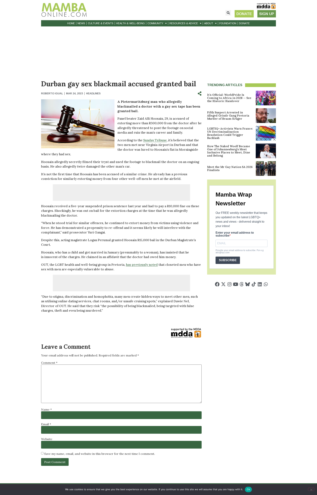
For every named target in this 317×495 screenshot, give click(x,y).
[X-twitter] (223, 284)
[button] (228, 13)
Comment (49, 362)
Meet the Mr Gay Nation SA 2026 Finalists (230, 168)
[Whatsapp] (265, 284)
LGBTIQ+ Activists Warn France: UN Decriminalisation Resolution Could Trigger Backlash (230, 133)
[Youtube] (235, 284)
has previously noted (142, 265)
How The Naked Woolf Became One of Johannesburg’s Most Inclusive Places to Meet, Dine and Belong (228, 150)
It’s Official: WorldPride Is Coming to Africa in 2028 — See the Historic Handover (229, 98)
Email (46, 424)
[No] (311, 489)
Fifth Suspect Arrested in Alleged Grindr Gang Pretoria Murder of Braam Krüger (228, 115)
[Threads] (241, 284)
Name (46, 409)
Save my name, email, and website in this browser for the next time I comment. (99, 453)
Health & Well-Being (130, 23)
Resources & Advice (184, 23)
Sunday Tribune (155, 140)
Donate (244, 23)
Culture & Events (100, 23)
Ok (248, 489)
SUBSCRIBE (228, 260)
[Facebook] (217, 284)
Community (155, 23)
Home (71, 23)
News (81, 23)
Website (46, 439)
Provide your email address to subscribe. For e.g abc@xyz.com (240, 251)
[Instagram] (229, 284)
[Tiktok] (253, 284)
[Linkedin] (259, 284)
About (208, 23)
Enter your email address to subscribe (235, 234)
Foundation (227, 23)
